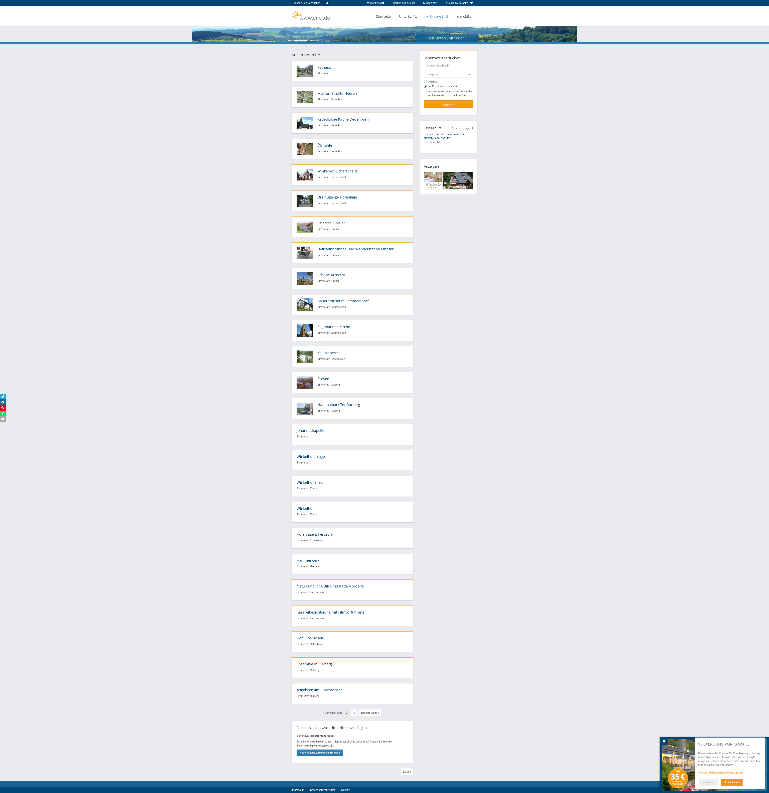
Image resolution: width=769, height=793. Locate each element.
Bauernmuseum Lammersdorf (342, 300)
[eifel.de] (310, 15)
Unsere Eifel (439, 16)
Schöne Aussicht (331, 274)
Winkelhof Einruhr (312, 482)
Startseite (383, 16)
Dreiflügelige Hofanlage (337, 197)
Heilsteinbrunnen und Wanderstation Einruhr (355, 249)
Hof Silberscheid (310, 638)
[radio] (448, 82)
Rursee (323, 378)
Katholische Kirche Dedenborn (343, 119)
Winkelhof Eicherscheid (337, 171)
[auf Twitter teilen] (3, 396)
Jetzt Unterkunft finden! (446, 38)
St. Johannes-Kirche (333, 326)
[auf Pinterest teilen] (3, 408)
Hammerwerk (308, 560)
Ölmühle (324, 145)
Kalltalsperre (328, 352)
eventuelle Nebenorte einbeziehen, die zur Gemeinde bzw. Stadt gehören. (450, 93)
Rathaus (324, 67)
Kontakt (345, 789)
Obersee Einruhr (331, 223)
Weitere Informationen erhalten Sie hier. (721, 772)
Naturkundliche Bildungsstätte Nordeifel (331, 586)
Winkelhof (305, 508)
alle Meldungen (462, 128)
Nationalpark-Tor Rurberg (338, 404)
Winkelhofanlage (311, 456)
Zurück (407, 771)
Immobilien (464, 16)
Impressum (297, 789)
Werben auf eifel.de (404, 2)
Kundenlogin (430, 2)
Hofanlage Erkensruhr (315, 534)
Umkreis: (433, 81)
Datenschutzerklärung (322, 789)
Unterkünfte (408, 16)
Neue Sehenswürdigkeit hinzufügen (320, 752)
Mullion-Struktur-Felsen (337, 93)
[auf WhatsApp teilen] (3, 413)
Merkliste (376, 2)
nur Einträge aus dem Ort (442, 86)
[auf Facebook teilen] (3, 402)
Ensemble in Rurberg (314, 664)
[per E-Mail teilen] (3, 419)
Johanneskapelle (310, 430)
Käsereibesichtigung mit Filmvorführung (330, 612)
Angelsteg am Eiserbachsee (320, 689)
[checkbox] (448, 94)
